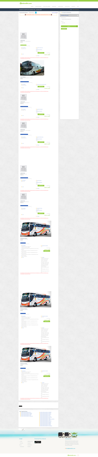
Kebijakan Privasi (38, 6)
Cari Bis (32, 6)
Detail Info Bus (41, 52)
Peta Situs (73, 6)
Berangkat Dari (63, 17)
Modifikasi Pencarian (64, 15)
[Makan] (23, 103)
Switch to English (54, 12)
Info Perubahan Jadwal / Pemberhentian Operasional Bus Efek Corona (38, 14)
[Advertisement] (38, 23)
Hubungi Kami (60, 6)
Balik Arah (64, 28)
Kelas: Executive (23, 313)
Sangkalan (54, 6)
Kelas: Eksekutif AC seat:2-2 (24, 81)
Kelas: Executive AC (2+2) (24, 106)
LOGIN (78, 0)
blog (78, 6)
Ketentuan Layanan (46, 6)
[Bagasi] (21, 78)
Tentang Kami (67, 6)
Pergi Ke (62, 21)
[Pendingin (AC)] (22, 78)
